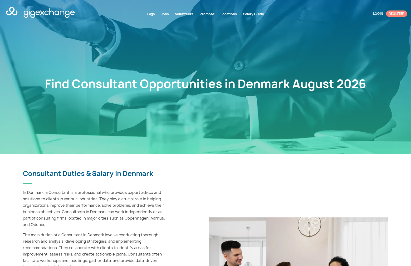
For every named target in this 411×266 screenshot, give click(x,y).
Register (396, 13)
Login (378, 13)
